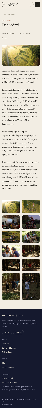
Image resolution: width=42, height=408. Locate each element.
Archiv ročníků (8, 367)
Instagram (18, 332)
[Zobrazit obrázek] (11, 206)
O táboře (5, 344)
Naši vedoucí (7, 352)
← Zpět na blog (8, 14)
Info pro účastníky (9, 348)
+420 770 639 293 (9, 383)
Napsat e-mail (7, 378)
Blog (4, 363)
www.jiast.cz (7, 405)
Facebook (7, 332)
